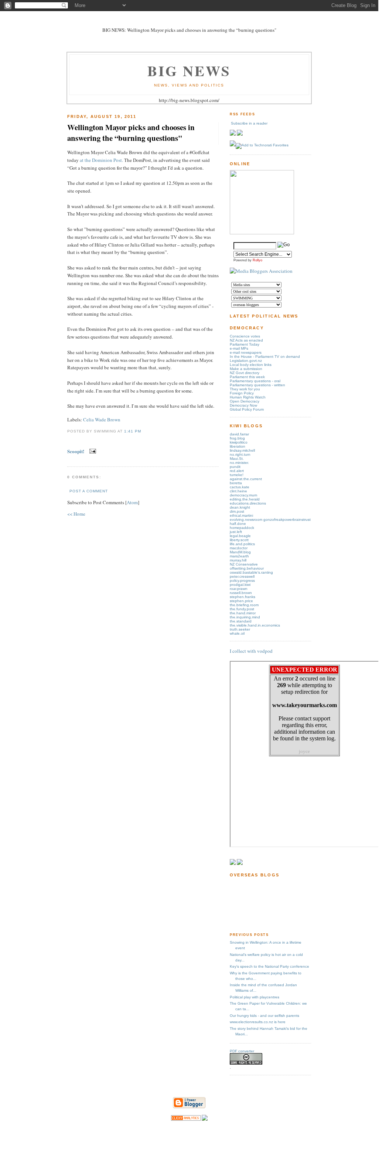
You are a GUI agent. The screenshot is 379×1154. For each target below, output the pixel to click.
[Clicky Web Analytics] (186, 1119)
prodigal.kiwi (240, 585)
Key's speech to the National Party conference (269, 966)
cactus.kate (239, 487)
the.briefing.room (244, 605)
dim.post (237, 511)
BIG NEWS (189, 70)
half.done (238, 524)
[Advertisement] (253, 904)
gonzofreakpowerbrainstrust (287, 519)
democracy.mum (243, 495)
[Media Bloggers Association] (261, 271)
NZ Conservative (244, 564)
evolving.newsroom (246, 519)
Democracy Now (243, 405)
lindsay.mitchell (242, 450)
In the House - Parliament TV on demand (265, 356)
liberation (237, 446)
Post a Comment (88, 491)
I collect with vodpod (251, 651)
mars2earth (239, 556)
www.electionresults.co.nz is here (258, 1022)
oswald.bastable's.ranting (251, 572)
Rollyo (257, 260)
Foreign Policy (242, 393)
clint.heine (238, 491)
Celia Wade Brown (101, 419)
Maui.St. (237, 458)
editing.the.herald (245, 499)
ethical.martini (241, 515)
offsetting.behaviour (247, 568)
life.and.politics (242, 544)
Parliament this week (247, 377)
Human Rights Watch (248, 397)
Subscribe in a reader (249, 123)
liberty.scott (239, 540)
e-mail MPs (239, 348)
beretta (236, 483)
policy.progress (242, 580)
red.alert (237, 471)
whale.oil (237, 633)
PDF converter (242, 1051)
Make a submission (246, 369)
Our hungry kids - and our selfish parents (264, 1016)
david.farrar (239, 434)
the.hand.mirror (243, 613)
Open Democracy (244, 401)
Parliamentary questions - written (257, 385)
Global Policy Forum (247, 409)
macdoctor (238, 548)
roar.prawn (238, 589)
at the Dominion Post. (101, 160)
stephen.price (241, 601)
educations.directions (248, 503)
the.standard (241, 621)
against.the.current (246, 479)
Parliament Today (244, 344)
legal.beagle (240, 536)
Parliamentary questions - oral (255, 381)
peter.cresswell (242, 576)
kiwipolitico (238, 442)
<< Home (76, 513)
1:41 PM (132, 431)
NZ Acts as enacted (246, 340)
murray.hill (238, 560)
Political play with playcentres (254, 997)
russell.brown (241, 593)
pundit (235, 467)
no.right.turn (240, 454)
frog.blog (237, 438)
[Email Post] (91, 451)
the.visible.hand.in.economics (255, 625)
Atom (132, 502)
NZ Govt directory (244, 373)
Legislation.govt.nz (246, 361)
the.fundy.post (242, 609)
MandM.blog (240, 552)
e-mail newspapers (246, 352)
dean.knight (240, 507)
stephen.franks (242, 597)
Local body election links (251, 365)
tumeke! (236, 475)
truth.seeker (240, 629)
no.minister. (239, 463)
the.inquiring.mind (245, 617)
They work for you (245, 389)
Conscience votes (245, 336)
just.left (236, 532)
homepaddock (242, 528)
